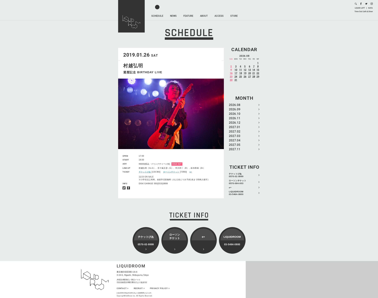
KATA (370, 8)
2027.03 (234, 135)
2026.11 (234, 118)
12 (245, 69)
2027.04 (234, 140)
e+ (230, 187)
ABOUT (204, 15)
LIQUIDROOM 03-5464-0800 (236, 192)
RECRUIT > (139, 288)
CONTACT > (123, 288)
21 (253, 73)
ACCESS (219, 15)
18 (240, 73)
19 (245, 73)
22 (257, 73)
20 (249, 73)
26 (245, 76)
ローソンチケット (171, 172)
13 (249, 69)
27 (249, 76)
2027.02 (234, 131)
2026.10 (234, 113)
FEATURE (188, 15)
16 (231, 73)
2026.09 (234, 109)
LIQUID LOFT (360, 8)
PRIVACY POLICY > (160, 288)
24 (235, 76)
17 (235, 73)
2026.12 (234, 122)
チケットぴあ (145, 172)
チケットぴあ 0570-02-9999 (236, 175)
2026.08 (234, 104)
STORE (234, 15)
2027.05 (234, 144)
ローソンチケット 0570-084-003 (237, 181)
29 (257, 76)
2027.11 (234, 149)
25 (240, 76)
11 (240, 69)
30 (231, 80)
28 (253, 76)
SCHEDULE (157, 15)
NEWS (173, 15)
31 (235, 80)
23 (231, 76)
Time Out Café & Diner (364, 11)
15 (257, 69)
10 (235, 69)
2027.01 (234, 127)
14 (253, 69)
